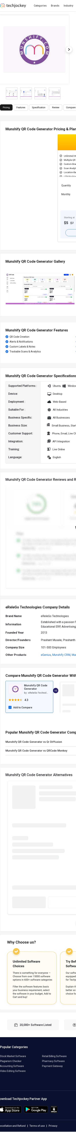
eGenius (46, 655)
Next (68, 49)
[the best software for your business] (13, 7)
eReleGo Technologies (40, 692)
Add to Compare (22, 707)
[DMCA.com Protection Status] (54, 1112)
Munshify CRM (61, 655)
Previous (5, 288)
